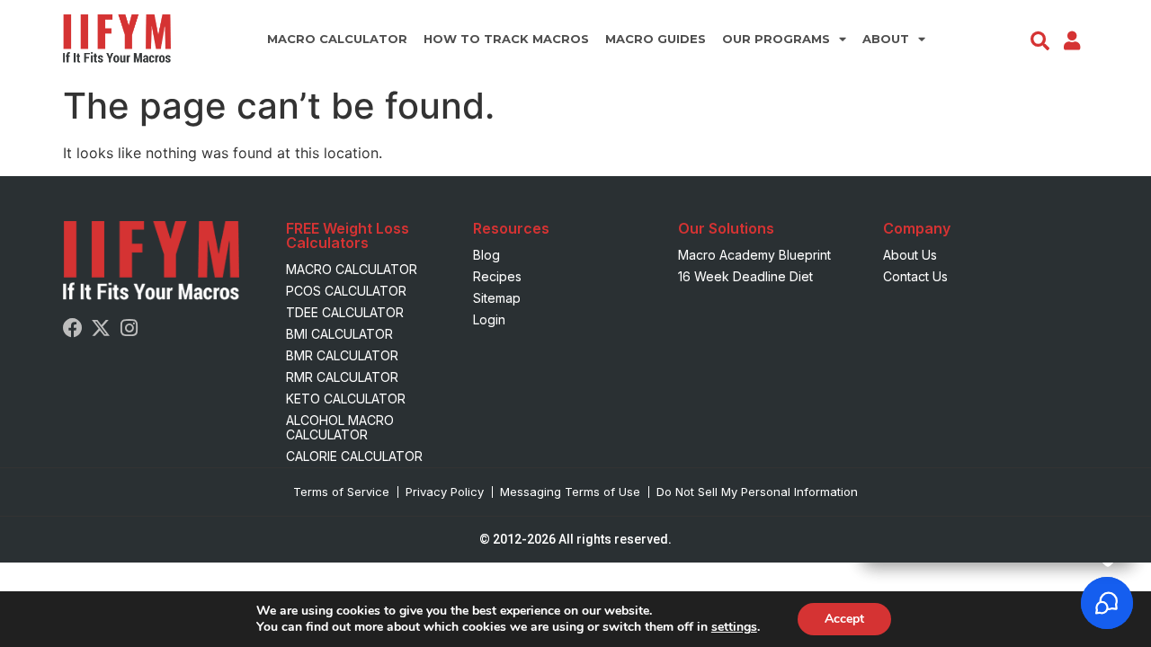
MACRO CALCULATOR (337, 38)
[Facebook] (73, 328)
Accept (844, 618)
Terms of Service (341, 491)
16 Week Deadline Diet (745, 276)
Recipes (497, 276)
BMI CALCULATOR (339, 333)
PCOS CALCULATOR (346, 290)
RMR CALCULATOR (342, 377)
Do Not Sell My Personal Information (757, 491)
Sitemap (497, 298)
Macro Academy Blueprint (754, 254)
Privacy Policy (445, 491)
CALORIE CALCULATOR (354, 456)
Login (489, 319)
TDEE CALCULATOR (345, 312)
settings (734, 627)
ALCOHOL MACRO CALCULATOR (340, 427)
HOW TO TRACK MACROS (506, 38)
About (885, 38)
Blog (486, 254)
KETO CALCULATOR (346, 398)
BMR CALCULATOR (342, 355)
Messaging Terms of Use (570, 491)
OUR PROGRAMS (776, 38)
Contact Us (915, 276)
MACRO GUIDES (655, 38)
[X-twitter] (101, 328)
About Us (910, 254)
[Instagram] (128, 328)
